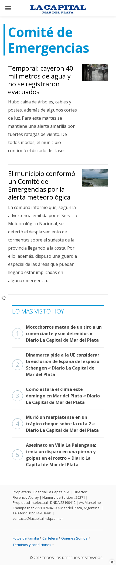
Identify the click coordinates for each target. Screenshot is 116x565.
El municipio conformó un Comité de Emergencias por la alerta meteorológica (41, 185)
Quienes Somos (74, 538)
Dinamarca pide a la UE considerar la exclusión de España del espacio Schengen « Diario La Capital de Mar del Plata (57, 364)
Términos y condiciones (32, 544)
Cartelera (50, 538)
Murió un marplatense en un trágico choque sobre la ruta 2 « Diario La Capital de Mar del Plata (57, 423)
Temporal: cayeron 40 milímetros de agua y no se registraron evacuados (40, 80)
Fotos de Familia (26, 538)
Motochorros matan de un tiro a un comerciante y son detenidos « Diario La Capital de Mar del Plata (59, 333)
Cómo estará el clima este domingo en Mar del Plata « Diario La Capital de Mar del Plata (58, 395)
